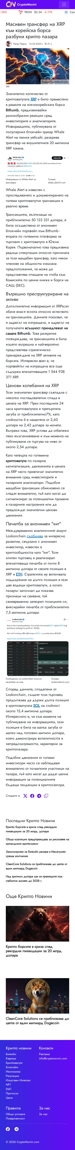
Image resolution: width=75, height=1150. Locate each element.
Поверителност (15, 1118)
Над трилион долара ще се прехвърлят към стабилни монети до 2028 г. (34, 878)
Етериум (11, 1058)
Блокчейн (12, 1067)
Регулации (12, 1076)
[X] (25, 796)
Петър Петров (19, 43)
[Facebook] (32, 796)
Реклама (44, 1054)
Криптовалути (14, 1063)
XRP (34, 99)
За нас (43, 1114)
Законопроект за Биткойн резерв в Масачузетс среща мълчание (36, 854)
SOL (36, 705)
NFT (8, 1085)
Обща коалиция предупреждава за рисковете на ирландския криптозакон (37, 841)
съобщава (35, 536)
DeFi (8, 1089)
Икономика (13, 1071)
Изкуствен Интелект (18, 1080)
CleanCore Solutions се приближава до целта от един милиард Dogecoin (36, 866)
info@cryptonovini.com (53, 1058)
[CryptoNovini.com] (21, 4)
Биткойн (11, 1054)
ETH (19, 574)
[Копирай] (46, 796)
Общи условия (15, 1114)
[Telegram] (39, 796)
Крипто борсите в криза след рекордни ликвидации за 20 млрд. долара (31, 829)
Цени (9, 1098)
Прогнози (12, 1093)
